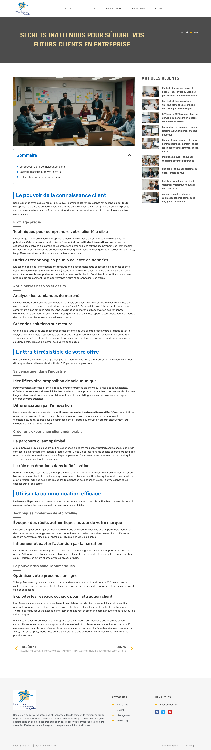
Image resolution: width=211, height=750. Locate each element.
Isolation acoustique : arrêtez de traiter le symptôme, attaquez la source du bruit (178, 185)
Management (114, 8)
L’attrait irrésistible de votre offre (40, 171)
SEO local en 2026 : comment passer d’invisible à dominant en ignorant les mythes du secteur (180, 118)
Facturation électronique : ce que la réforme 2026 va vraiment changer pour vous (180, 131)
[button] (130, 155)
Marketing (138, 8)
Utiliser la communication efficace (41, 177)
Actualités (70, 8)
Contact (160, 8)
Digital (92, 8)
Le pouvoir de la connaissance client (42, 166)
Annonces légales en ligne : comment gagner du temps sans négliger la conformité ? (178, 198)
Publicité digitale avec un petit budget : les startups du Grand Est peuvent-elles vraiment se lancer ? (179, 92)
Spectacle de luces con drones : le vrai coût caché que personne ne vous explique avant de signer (179, 105)
